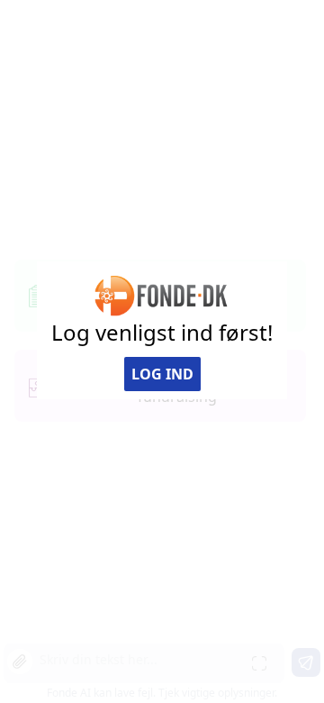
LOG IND (162, 374)
